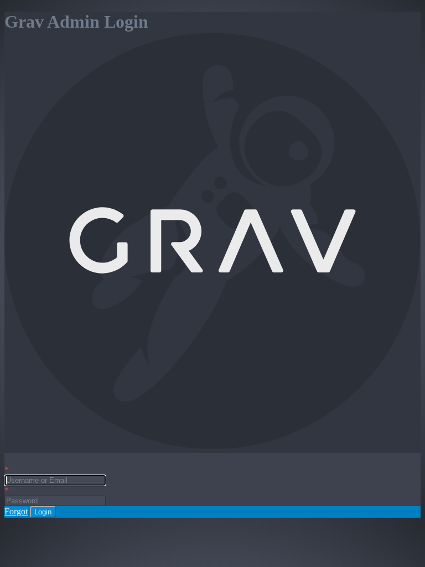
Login (42, 512)
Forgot (16, 511)
